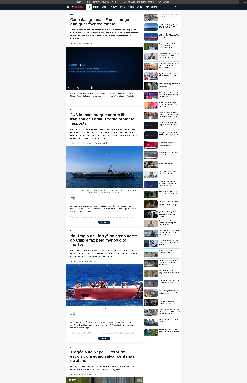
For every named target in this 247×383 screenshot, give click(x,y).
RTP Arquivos (164, 2)
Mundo (104, 7)
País (89, 7)
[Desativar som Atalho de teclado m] (78, 87)
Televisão (106, 2)
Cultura (113, 7)
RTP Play (122, 2)
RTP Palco (131, 2)
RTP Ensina (152, 2)
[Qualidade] (135, 87)
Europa (96, 7)
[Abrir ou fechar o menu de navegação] (178, 6)
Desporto (96, 2)
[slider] (111, 88)
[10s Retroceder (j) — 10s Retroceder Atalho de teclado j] (73, 87)
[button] (175, 7)
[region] (104, 68)
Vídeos (131, 7)
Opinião (123, 7)
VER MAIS (104, 222)
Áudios (139, 7)
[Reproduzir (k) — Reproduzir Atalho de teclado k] (68, 87)
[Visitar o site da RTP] (79, 2)
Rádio (114, 2)
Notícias (86, 2)
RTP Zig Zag (141, 2)
